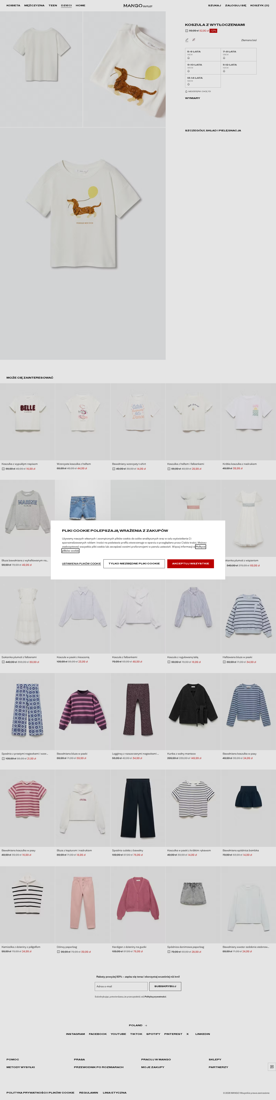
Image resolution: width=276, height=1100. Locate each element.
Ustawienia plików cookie (81, 563)
